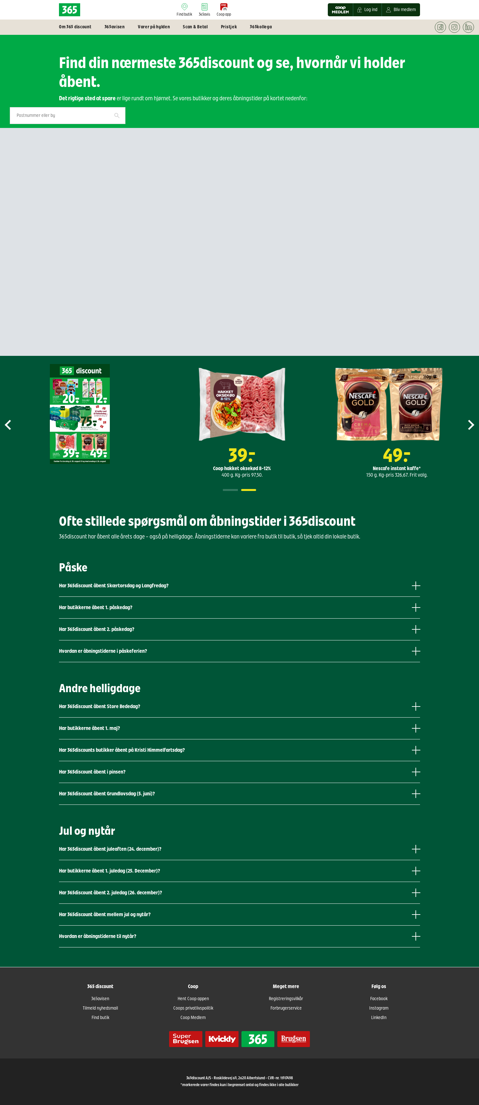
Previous (13, 424)
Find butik (100, 1017)
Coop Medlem (193, 1017)
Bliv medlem (405, 9)
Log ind (370, 9)
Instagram (378, 1008)
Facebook (378, 999)
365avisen (100, 999)
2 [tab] (248, 490)
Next (465, 424)
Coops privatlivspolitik (193, 1008)
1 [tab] (230, 490)
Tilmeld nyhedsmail (100, 1008)
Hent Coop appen (193, 999)
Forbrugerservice (286, 1008)
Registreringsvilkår (286, 999)
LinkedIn (378, 1017)
